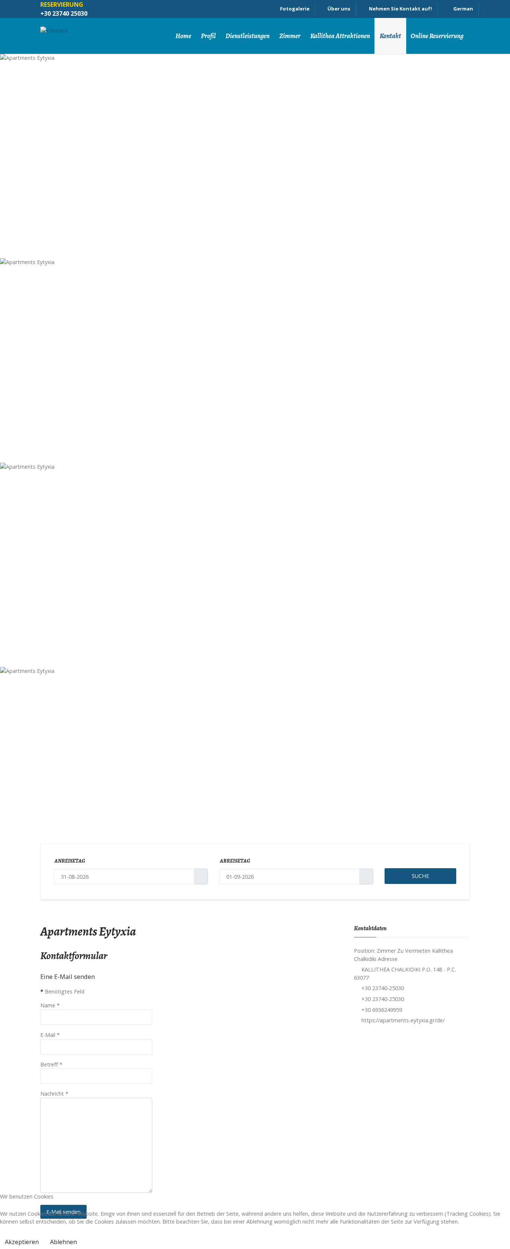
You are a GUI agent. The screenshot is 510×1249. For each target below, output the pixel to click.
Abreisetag (235, 860)
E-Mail (50, 1034)
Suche (420, 875)
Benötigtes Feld (62, 991)
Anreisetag (70, 860)
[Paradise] (82, 36)
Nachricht (54, 1093)
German (462, 8)
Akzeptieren (22, 1242)
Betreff (51, 1064)
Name (50, 1005)
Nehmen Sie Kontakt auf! (400, 8)
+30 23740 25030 (63, 13)
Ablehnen (63, 1242)
